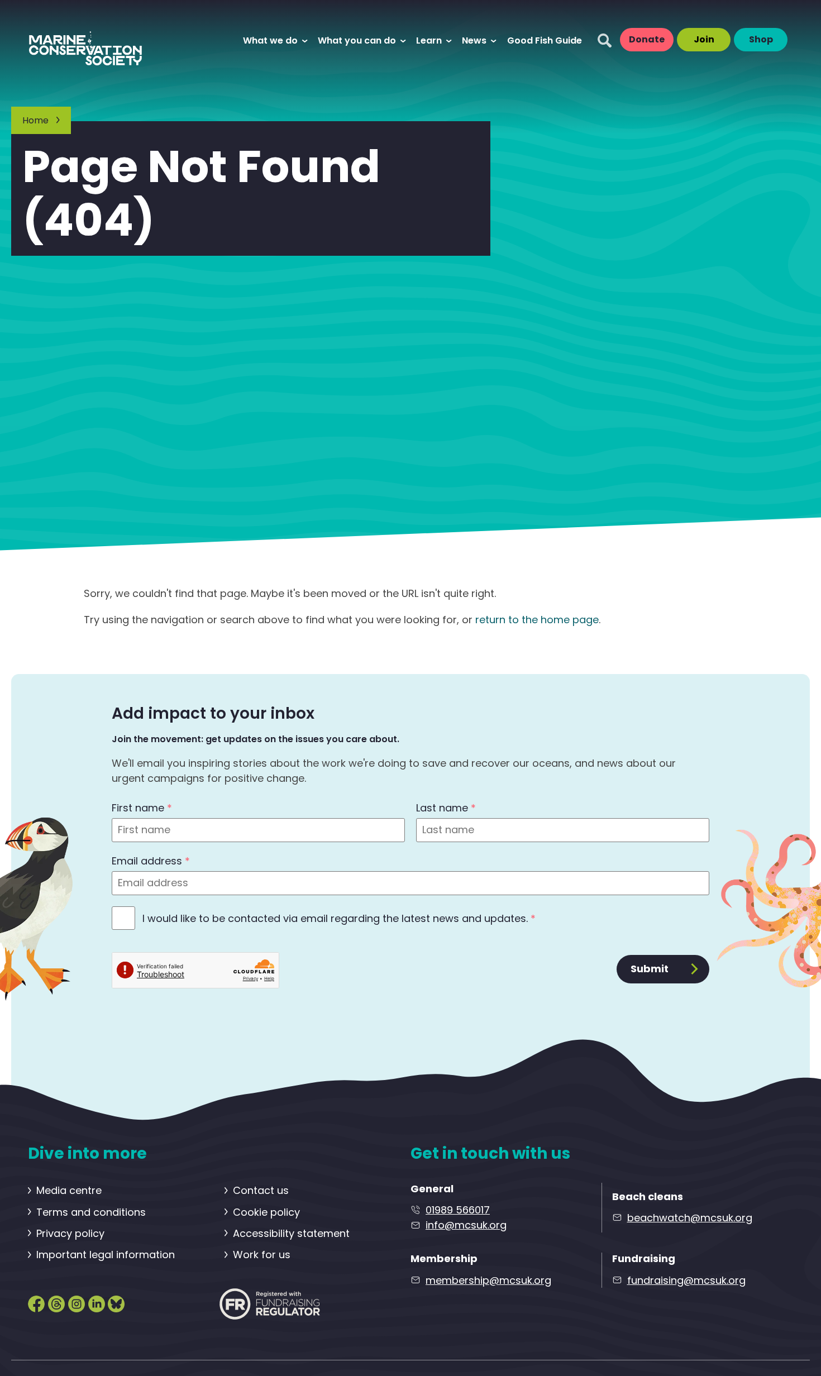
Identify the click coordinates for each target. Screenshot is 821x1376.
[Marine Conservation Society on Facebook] (36, 1303)
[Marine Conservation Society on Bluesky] (116, 1303)
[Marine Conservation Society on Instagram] (76, 1303)
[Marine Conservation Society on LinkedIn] (96, 1303)
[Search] (604, 40)
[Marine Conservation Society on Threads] (56, 1303)
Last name (446, 808)
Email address (151, 861)
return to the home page (537, 620)
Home (35, 120)
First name (142, 808)
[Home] (96, 39)
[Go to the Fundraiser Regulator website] (269, 1303)
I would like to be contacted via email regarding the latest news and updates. (339, 918)
